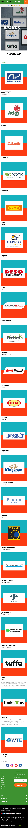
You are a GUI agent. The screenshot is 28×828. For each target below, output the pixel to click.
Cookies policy (21, 808)
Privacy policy (12, 808)
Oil (1, 772)
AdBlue (2, 778)
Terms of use (4, 808)
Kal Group (18, 825)
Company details (5, 810)
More (2, 788)
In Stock (3, 786)
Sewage (3, 782)
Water (2, 780)
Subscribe (20, 785)
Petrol (2, 776)
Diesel (2, 774)
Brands (3, 784)
